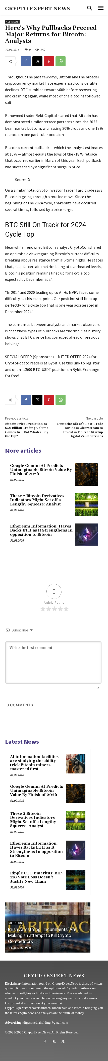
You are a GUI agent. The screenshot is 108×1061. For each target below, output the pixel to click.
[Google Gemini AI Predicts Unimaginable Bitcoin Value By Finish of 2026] (86, 474)
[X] (37, 61)
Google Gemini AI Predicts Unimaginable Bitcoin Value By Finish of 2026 (41, 469)
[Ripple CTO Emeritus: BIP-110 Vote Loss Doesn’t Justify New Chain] (75, 880)
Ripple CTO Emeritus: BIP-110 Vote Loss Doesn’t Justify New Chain (36, 877)
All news (12, 21)
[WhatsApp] (61, 61)
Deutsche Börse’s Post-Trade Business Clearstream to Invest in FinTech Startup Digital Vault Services (80, 430)
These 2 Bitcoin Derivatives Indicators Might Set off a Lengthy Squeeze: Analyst (37, 500)
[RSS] (54, 1041)
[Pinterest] (49, 61)
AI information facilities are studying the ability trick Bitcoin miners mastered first (34, 763)
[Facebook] (26, 61)
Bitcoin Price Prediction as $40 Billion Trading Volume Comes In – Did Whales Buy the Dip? (26, 430)
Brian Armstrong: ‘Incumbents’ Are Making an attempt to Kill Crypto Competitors (42, 935)
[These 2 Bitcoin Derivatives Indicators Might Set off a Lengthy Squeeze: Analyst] (86, 504)
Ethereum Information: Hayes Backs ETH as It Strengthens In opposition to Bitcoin (41, 530)
